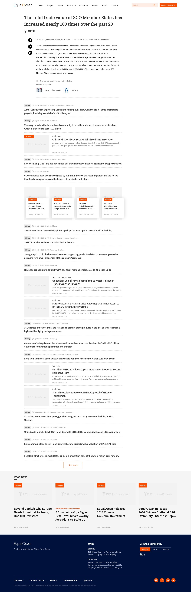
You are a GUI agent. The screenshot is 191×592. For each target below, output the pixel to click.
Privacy (53, 580)
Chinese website (70, 580)
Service (95, 5)
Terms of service (37, 580)
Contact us (18, 580)
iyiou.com (88, 580)
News (41, 5)
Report (60, 5)
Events (104, 5)
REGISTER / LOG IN (168, 5)
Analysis (50, 5)
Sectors (70, 5)
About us (114, 5)
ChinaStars (83, 5)
